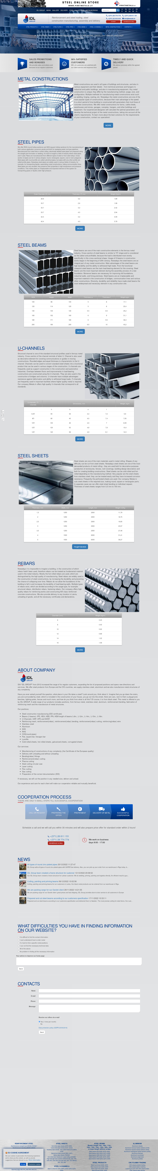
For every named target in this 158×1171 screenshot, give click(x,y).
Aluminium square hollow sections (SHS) (137, 1149)
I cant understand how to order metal (32, 940)
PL (137, 11)
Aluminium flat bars (137, 1153)
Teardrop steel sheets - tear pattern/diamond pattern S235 (62, 1150)
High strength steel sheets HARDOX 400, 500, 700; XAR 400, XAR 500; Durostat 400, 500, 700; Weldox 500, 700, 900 (62, 1160)
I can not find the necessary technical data (34, 946)
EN (130, 9)
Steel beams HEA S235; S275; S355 (99, 1153)
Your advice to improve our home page (30, 956)
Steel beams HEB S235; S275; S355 (99, 1155)
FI (122, 11)
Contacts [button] (127, 27)
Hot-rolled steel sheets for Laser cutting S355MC (62, 1157)
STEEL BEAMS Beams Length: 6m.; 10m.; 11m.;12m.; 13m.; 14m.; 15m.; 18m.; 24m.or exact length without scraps (99, 1146)
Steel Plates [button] (57, 27)
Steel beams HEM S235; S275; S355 (99, 1159)
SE (126, 11)
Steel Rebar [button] (45, 27)
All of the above (25, 949)
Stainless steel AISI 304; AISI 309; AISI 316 (24, 1169)
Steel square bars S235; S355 (99, 1167)
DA (129, 11)
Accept (23, 1164)
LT (133, 9)
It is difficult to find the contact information (34, 937)
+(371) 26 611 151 (59, 836)
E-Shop (113, 21)
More (108, 125)
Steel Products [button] (31, 27)
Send (21, 969)
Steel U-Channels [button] (96, 27)
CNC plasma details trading (137, 1165)
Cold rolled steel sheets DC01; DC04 (62, 1148)
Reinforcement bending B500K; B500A (24, 1148)
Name (33, 991)
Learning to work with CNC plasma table (137, 1169)
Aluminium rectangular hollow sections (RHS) (137, 1151)
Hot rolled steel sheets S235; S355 (62, 1146)
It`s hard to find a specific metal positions (34, 943)
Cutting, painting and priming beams (42, 881)
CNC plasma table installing (137, 1167)
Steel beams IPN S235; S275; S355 (99, 1157)
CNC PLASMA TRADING (137, 1162)
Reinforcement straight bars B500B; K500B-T (24, 1146)
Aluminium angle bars (137, 1157)
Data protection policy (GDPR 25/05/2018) (53, 1028)
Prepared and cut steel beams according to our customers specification (57, 898)
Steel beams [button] (81, 27)
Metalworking (92, 10)
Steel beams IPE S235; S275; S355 (99, 1151)
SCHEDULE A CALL (129, 21)
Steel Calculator (76, 10)
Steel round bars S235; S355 (99, 1165)
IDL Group (41, 10)
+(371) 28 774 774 (59, 839)
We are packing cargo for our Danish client (45, 889)
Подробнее (80, 546)
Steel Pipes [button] (70, 27)
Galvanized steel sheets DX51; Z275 (61, 1153)
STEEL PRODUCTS (99, 1162)
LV (122, 9)
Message (32, 1006)
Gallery (55, 10)
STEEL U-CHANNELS (61, 1166)
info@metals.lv (129, 18)
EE (137, 9)
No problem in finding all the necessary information (37, 951)
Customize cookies (35, 1164)
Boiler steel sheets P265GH (62, 1155)
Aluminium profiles (137, 1159)
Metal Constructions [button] (113, 27)
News (48, 10)
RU (126, 9)
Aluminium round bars (137, 1155)
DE (133, 11)
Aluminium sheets (137, 1146)
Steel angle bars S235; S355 (99, 1169)
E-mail (33, 996)
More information (34, 1160)
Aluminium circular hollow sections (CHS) (137, 1148)
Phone (33, 1001)
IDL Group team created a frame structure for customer (50, 872)
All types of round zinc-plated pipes (42, 864)
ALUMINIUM (137, 1143)
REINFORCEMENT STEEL (24, 1143)
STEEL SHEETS (61, 1143)
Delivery (64, 10)
